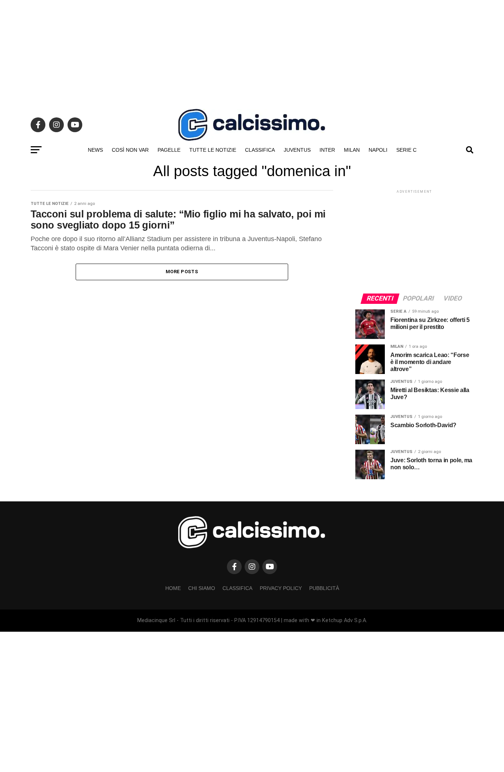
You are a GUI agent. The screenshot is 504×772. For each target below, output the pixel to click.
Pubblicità (324, 588)
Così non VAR (130, 150)
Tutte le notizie (212, 150)
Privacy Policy (281, 588)
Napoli (378, 150)
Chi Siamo (201, 588)
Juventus (297, 150)
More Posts (182, 271)
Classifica (260, 150)
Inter (327, 150)
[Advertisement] (252, 51)
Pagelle (169, 150)
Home (173, 588)
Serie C (406, 150)
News (95, 150)
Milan (352, 150)
